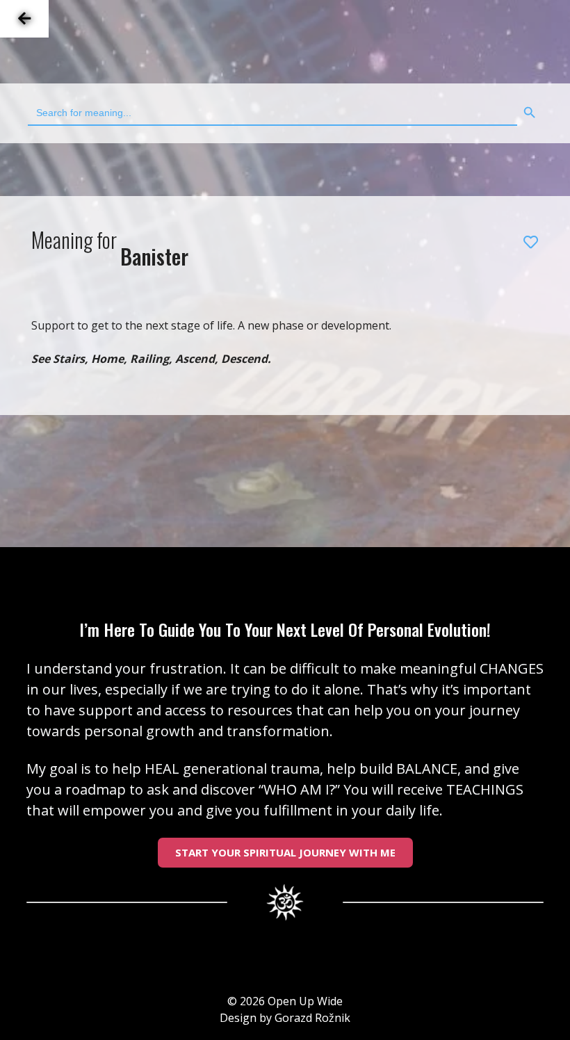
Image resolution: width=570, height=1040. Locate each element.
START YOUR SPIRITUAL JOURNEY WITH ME (285, 852)
